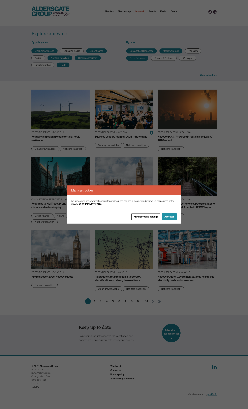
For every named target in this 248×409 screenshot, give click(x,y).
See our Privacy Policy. (90, 203)
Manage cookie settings (146, 216)
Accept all (169, 216)
